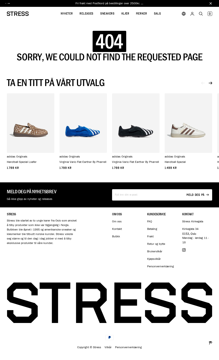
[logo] (18, 14)
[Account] (192, 14)
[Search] (201, 14)
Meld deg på (195, 195)
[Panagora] (210, 342)
